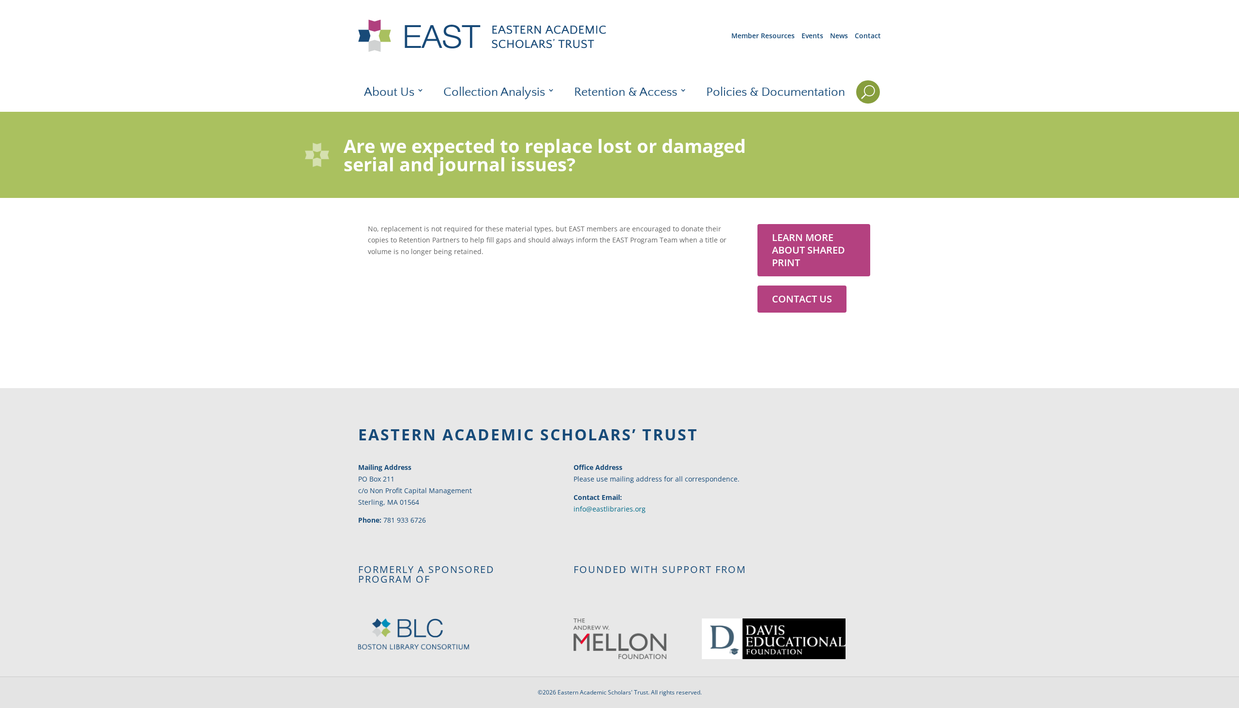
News (839, 35)
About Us (389, 92)
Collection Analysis (494, 92)
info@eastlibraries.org (610, 508)
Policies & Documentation (775, 92)
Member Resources (763, 35)
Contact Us (802, 298)
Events (812, 35)
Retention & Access (625, 92)
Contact (868, 35)
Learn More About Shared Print (808, 250)
